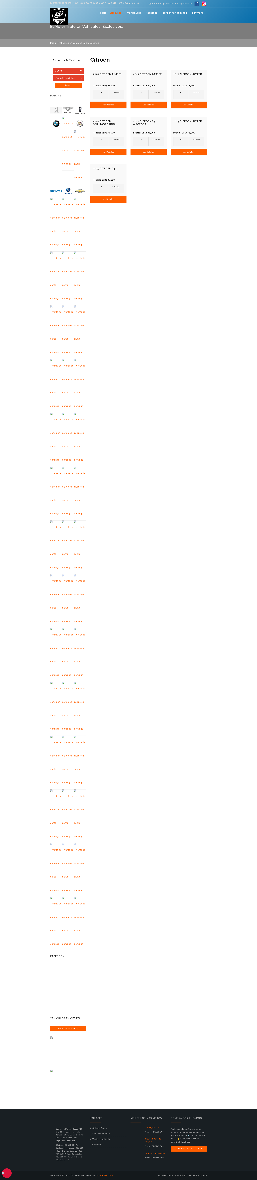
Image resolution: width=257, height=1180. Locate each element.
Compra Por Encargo (174, 13)
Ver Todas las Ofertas (68, 1028)
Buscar (68, 85)
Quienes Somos (99, 1128)
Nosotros (151, 13)
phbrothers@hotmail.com (164, 3)
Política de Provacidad (196, 1175)
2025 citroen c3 (104, 168)
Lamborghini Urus (152, 1127)
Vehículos (116, 13)
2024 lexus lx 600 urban (155, 1153)
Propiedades (133, 13)
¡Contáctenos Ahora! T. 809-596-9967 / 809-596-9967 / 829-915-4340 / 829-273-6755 (94, 3)
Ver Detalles (108, 105)
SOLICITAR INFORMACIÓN (188, 1149)
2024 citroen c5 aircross (144, 123)
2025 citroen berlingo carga (104, 123)
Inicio (103, 13)
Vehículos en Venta (101, 1134)
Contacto (197, 13)
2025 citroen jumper (107, 74)
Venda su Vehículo (101, 1139)
